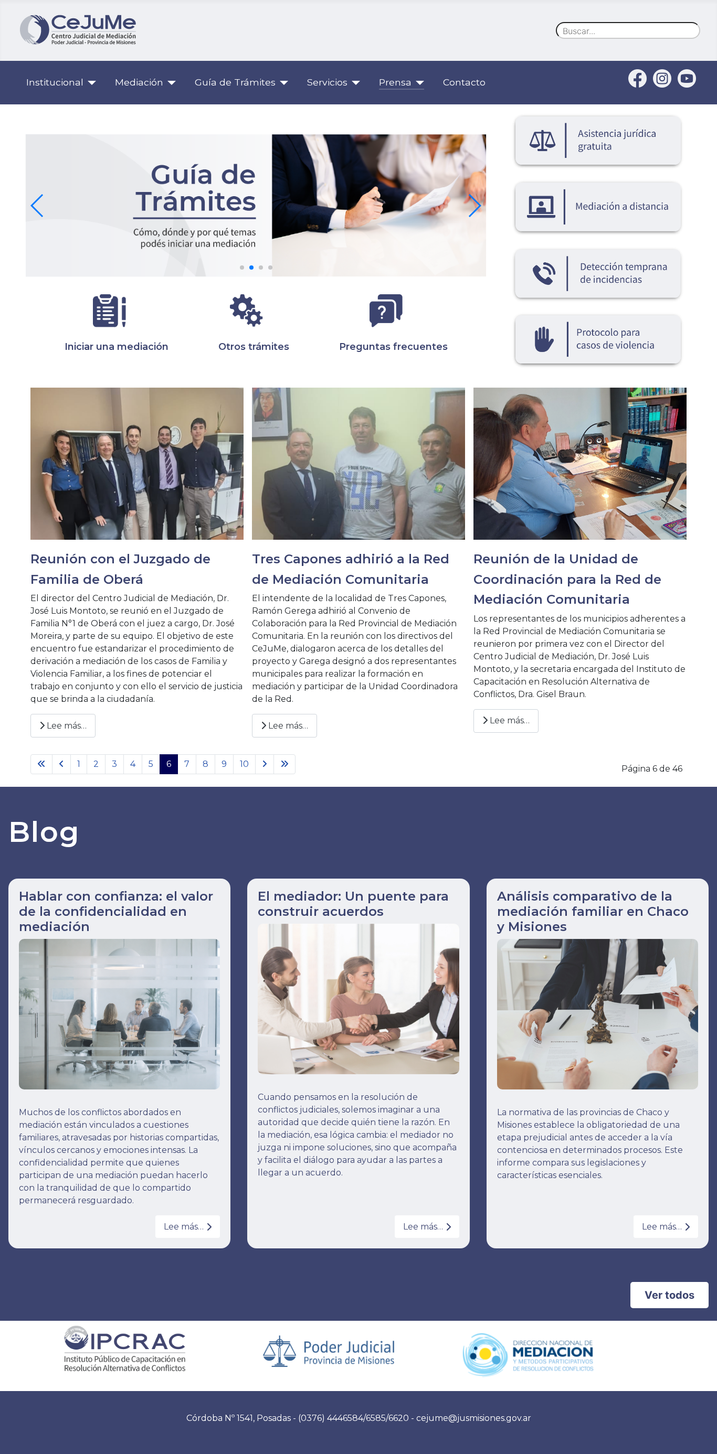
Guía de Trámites (235, 82)
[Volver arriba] (699, 1435)
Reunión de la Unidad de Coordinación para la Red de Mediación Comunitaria (567, 579)
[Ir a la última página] (284, 764)
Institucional (54, 82)
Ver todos (669, 1295)
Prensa (395, 82)
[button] (242, 267)
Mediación (139, 82)
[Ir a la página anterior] (61, 764)
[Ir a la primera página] (41, 764)
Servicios (327, 82)
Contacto (464, 82)
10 (244, 764)
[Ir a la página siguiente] (264, 764)
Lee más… (66, 726)
